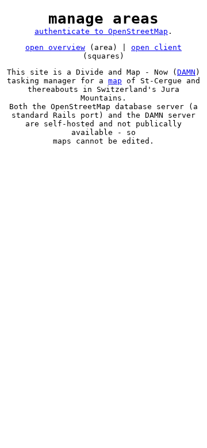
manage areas (103, 18)
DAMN (186, 72)
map (115, 80)
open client (156, 47)
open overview (55, 47)
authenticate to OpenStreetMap (101, 31)
